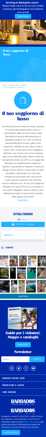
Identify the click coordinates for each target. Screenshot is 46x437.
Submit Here (23, 16)
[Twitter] (18, 368)
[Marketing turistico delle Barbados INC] (23, 402)
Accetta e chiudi (11, 432)
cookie (35, 422)
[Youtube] (33, 368)
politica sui (27, 422)
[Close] (44, 2)
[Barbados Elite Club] (23, 412)
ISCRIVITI (37, 359)
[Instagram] (11, 368)
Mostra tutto (23, 345)
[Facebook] (26, 368)
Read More (23, 200)
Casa (4, 85)
